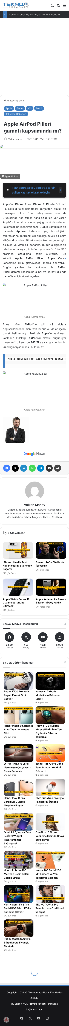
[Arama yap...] (58, 7)
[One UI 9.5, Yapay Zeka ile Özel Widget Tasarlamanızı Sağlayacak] (18, 822)
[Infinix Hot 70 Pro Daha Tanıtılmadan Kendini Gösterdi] (50, 753)
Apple (9, 108)
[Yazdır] (57, 468)
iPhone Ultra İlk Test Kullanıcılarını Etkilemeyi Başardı (18, 565)
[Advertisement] (34, 58)
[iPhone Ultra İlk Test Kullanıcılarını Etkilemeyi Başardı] (18, 550)
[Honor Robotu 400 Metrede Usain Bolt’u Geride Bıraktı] (18, 860)
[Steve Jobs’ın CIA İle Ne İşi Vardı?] (51, 550)
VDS (25, 1003)
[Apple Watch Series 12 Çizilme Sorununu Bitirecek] (18, 587)
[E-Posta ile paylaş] (49, 468)
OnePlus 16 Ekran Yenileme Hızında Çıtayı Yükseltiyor (50, 836)
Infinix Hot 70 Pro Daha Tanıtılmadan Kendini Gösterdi (49, 767)
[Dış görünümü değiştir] (52, 7)
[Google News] (34, 454)
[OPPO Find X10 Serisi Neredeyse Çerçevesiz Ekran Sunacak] (18, 753)
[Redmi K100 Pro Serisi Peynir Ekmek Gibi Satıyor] (18, 681)
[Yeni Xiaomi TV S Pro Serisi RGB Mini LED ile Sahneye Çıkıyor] (18, 894)
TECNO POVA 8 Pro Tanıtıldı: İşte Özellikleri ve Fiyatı (50, 908)
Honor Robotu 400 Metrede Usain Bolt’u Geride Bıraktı (16, 874)
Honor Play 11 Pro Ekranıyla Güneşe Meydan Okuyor (14, 801)
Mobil (39, 108)
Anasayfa (11, 100)
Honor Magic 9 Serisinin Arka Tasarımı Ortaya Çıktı (18, 729)
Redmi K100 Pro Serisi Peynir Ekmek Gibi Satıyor (17, 695)
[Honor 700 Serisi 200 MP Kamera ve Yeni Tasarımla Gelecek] (50, 860)
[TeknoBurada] (16, 5)
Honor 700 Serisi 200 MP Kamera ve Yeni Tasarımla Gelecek (48, 874)
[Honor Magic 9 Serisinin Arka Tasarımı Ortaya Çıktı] (18, 715)
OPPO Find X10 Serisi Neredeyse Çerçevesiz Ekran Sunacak (17, 767)
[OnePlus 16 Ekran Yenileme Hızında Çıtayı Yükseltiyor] (50, 822)
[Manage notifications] (6, 1019)
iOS (29, 108)
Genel (22, 100)
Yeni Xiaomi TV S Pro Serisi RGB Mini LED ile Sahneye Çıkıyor (17, 908)
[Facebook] (6, 468)
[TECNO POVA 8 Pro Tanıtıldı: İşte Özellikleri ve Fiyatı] (50, 894)
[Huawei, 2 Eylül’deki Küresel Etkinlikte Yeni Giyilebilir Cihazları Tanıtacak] (50, 715)
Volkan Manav (15, 139)
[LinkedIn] (23, 468)
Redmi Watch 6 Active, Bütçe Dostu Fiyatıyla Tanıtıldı (17, 942)
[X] (15, 468)
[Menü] (64, 7)
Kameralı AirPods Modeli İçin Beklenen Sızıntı (48, 695)
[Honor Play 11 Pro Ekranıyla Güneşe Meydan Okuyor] (18, 787)
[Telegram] (40, 468)
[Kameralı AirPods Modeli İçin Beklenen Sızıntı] (50, 681)
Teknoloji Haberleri (16, 114)
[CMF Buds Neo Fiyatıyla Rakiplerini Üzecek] (50, 787)
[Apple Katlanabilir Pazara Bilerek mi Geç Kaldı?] (51, 587)
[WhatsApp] (32, 468)
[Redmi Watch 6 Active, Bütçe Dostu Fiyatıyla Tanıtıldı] (18, 928)
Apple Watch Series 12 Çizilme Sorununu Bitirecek (16, 602)
